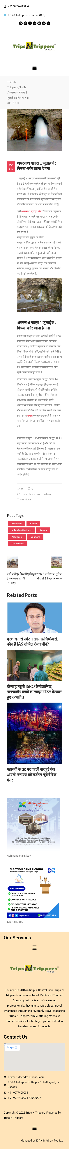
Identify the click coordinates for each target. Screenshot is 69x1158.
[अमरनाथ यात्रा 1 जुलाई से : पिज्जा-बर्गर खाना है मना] (34, 130)
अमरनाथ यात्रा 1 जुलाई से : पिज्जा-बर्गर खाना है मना (36, 166)
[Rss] (48, 23)
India (23, 87)
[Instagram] (25, 23)
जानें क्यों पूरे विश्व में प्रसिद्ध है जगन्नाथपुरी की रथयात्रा (21, 578)
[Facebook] (21, 23)
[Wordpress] (44, 23)
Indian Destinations (21, 530)
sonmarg (35, 536)
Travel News (24, 499)
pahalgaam (16, 536)
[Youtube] (34, 23)
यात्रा (30, 415)
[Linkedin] (39, 23)
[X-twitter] (30, 23)
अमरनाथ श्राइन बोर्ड (31, 211)
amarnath (16, 523)
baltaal (33, 523)
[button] (34, 68)
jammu (43, 530)
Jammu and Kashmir (40, 494)
